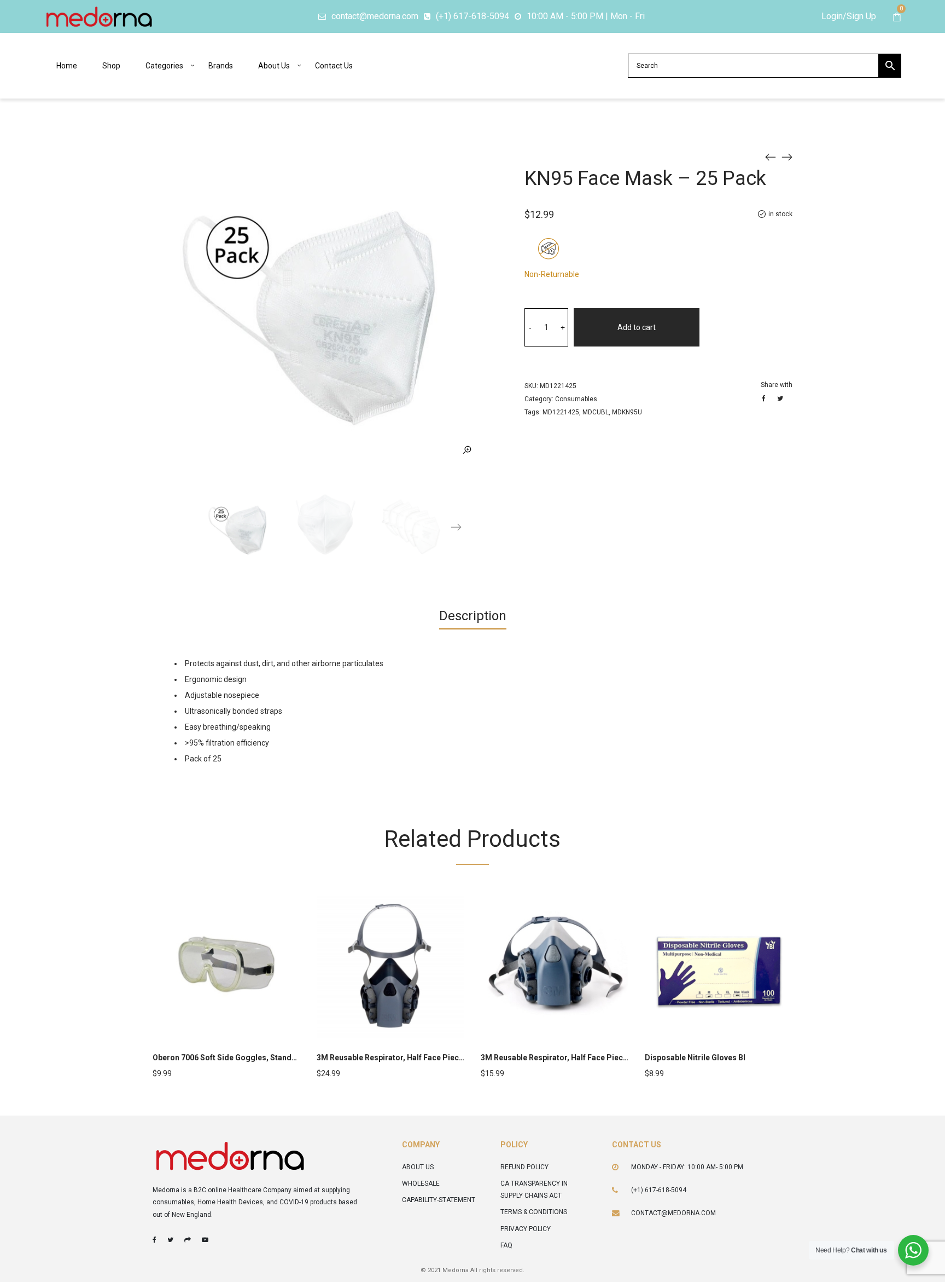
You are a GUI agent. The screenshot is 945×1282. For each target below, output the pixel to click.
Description (472, 615)
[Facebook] (154, 1240)
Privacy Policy (525, 1229)
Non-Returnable (551, 274)
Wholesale (421, 1183)
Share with (776, 385)
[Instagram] (187, 1240)
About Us (418, 1167)
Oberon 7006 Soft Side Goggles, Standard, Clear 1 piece (254, 1057)
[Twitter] (170, 1240)
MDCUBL (595, 412)
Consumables (576, 399)
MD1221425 (560, 412)
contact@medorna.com (673, 1213)
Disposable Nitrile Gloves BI (695, 1057)
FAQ (506, 1245)
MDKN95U (627, 412)
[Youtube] (205, 1240)
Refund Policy (524, 1167)
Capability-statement (438, 1200)
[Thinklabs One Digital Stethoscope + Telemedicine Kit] (770, 157)
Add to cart (636, 327)
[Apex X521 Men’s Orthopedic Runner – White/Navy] (786, 157)
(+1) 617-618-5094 (658, 1190)
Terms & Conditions (533, 1212)
